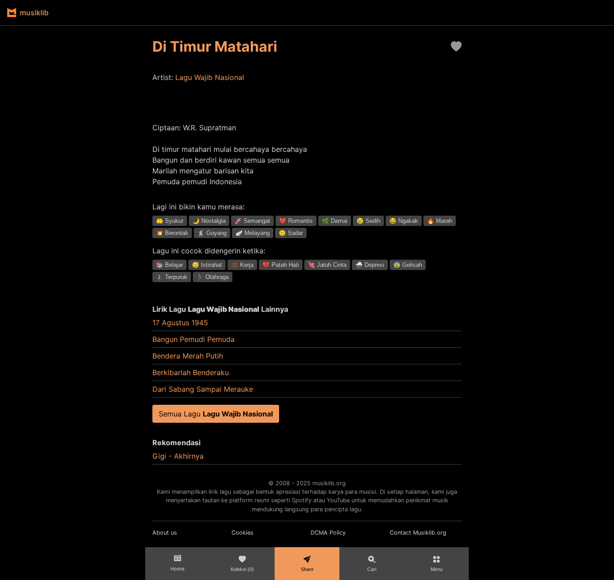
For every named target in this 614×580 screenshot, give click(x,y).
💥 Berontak (172, 233)
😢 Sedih (368, 220)
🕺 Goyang (212, 233)
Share (307, 569)
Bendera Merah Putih (187, 355)
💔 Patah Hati (281, 264)
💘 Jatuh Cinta (327, 264)
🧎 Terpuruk (171, 277)
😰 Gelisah (407, 264)
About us (164, 532)
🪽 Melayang (253, 233)
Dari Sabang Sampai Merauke (202, 389)
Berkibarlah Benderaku (190, 372)
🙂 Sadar (291, 233)
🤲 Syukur (169, 220)
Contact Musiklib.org (418, 532)
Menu (437, 569)
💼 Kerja (242, 264)
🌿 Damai (334, 220)
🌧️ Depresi (370, 264)
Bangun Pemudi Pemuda (193, 339)
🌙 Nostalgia (209, 220)
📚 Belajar (169, 264)
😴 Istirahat (207, 264)
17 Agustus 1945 (180, 322)
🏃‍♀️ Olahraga (212, 277)
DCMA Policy (328, 532)
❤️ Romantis (296, 220)
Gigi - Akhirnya (178, 456)
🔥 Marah (439, 220)
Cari (371, 569)
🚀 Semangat (252, 220)
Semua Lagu (216, 413)
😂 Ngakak (403, 220)
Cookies (242, 532)
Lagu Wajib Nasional (209, 77)
